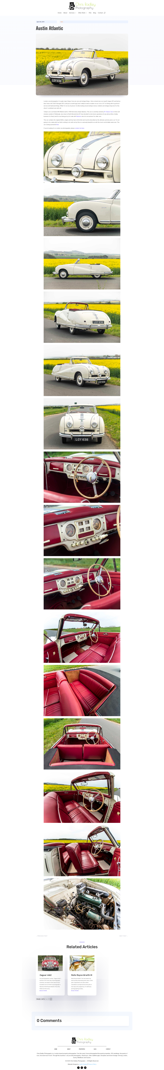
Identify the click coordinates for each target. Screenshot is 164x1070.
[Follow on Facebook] (78, 1067)
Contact (100, 13)
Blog (94, 13)
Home (60, 13)
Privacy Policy (92, 1064)
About (65, 13)
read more (43, 990)
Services (72, 13)
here (57, 124)
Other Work (81, 13)
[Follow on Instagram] (85, 1067)
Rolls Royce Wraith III (81, 975)
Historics (78, 116)
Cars (61, 21)
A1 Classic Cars (108, 112)
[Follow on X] (82, 1067)
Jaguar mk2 (46, 975)
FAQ (90, 13)
